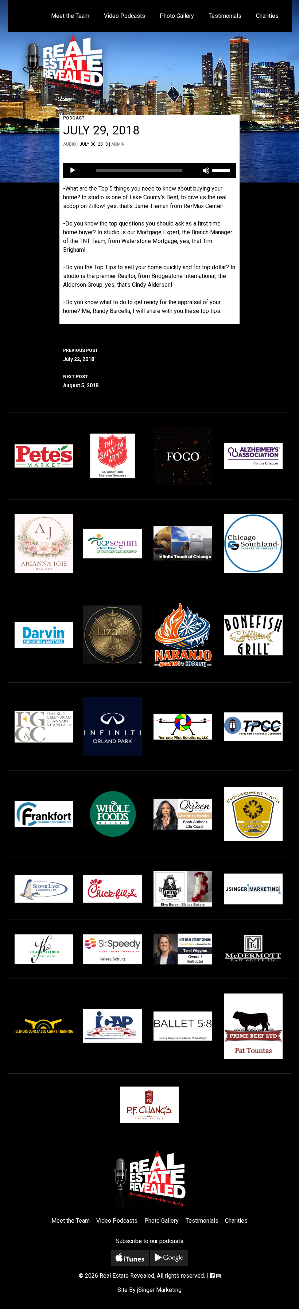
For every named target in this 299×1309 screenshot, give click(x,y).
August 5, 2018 (80, 381)
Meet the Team (70, 15)
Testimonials (225, 15)
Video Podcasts (124, 15)
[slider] (222, 169)
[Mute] (206, 170)
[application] (149, 170)
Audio (69, 144)
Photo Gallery (177, 15)
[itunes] (130, 1258)
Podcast (74, 118)
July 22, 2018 (80, 355)
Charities (267, 15)
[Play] (72, 170)
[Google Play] (169, 1258)
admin (118, 144)
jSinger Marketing (159, 1289)
